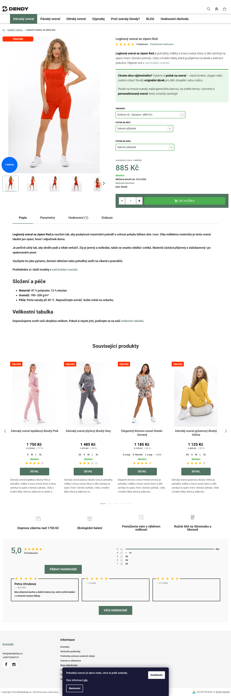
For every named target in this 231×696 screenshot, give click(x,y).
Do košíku (187, 200)
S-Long (126, 454)
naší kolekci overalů (157, 63)
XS (79, 454)
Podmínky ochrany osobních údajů (77, 656)
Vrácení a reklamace (70, 660)
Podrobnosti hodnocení (162, 44)
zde (85, 680)
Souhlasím (157, 675)
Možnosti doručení (125, 183)
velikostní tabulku (132, 321)
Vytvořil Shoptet (205, 692)
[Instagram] (14, 664)
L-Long (148, 454)
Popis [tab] (23, 218)
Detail (34, 471)
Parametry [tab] (47, 218)
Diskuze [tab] (107, 218)
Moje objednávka (69, 665)
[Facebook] (6, 664)
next (225, 431)
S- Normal (138, 454)
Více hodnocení (115, 610)
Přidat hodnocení (63, 569)
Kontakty (64, 647)
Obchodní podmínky (70, 651)
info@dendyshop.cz (13, 653)
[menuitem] (23, 19)
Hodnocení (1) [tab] (78, 218)
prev (5, 431)
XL (40, 454)
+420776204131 (11, 657)
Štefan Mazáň (223, 692)
